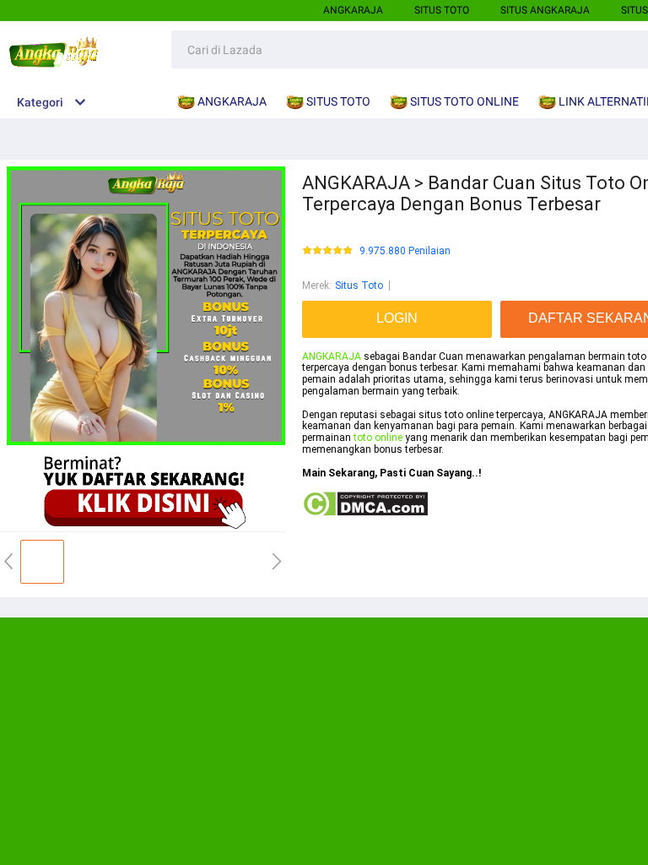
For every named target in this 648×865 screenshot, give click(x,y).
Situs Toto (359, 285)
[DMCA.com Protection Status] (365, 514)
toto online (378, 437)
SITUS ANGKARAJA (545, 10)
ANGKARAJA (353, 10)
